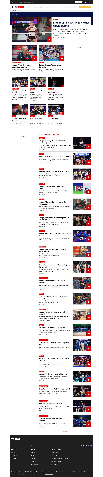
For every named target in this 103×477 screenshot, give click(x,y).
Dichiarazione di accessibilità (60, 458)
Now (32, 455)
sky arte (13, 458)
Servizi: (33, 445)
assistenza (78, 471)
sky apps (33, 452)
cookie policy (55, 452)
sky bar (33, 458)
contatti (84, 471)
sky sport (14, 449)
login (89, 2)
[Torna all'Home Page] (19, 7)
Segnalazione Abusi (49, 474)
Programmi (34, 464)
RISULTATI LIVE (37, 7)
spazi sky (33, 461)
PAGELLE (53, 7)
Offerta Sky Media (56, 461)
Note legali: (54, 445)
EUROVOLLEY (73, 7)
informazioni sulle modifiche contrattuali (55, 471)
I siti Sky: (13, 445)
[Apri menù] (12, 7)
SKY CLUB (66, 7)
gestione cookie (56, 449)
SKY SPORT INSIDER (85, 7)
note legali (55, 455)
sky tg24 (13, 452)
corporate (55, 464)
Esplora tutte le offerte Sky (26, 2)
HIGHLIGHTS (46, 7)
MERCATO (59, 7)
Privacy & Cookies (42, 471)
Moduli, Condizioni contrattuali (31, 471)
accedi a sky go (85, 445)
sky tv (33, 449)
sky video (14, 455)
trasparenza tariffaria (71, 471)
